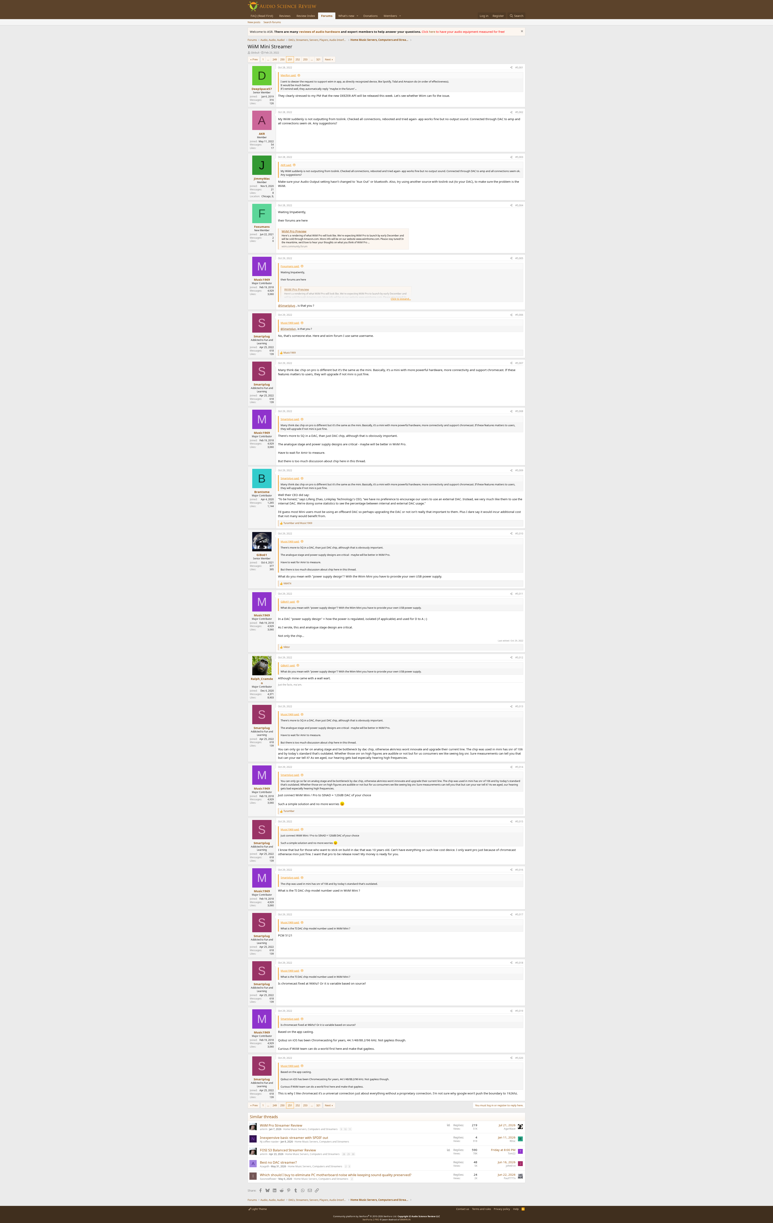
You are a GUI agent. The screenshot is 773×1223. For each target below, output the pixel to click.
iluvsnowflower (268, 1179)
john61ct (511, 1165)
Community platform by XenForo (365, 1216)
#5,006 (519, 315)
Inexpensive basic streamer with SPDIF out (294, 1137)
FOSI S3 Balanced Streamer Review (288, 1150)
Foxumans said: (290, 266)
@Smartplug (286, 305)
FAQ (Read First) (262, 16)
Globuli (255, 52)
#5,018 (519, 962)
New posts (254, 22)
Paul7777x (510, 1178)
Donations (370, 16)
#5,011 (519, 593)
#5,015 (519, 821)
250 (282, 59)
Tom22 (512, 1153)
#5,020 (519, 1058)
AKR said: (286, 165)
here (432, 32)
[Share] (511, 67)
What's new (346, 16)
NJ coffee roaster (269, 1141)
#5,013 (519, 706)
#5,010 (519, 533)
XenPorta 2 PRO (371, 1219)
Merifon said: (288, 75)
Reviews (284, 16)
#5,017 (519, 914)
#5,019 (519, 1011)
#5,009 (519, 470)
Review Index (306, 16)
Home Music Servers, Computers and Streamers (310, 1129)
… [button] (268, 59)
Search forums (272, 22)
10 (345, 1129)
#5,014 (519, 767)
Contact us (462, 1209)
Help (516, 1209)
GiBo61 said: (288, 601)
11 (350, 1129)
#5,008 (519, 411)
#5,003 (519, 157)
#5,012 (519, 657)
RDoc (513, 1141)
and (297, 523)
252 (298, 59)
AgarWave (510, 1128)
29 (348, 1154)
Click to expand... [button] (401, 299)
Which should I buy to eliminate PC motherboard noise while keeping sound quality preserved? (335, 1174)
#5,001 (519, 67)
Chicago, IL (267, 196)
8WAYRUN (405, 1219)
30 (353, 1154)
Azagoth (264, 1166)
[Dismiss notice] (521, 32)
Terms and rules (481, 1209)
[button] (357, 15)
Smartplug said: (290, 419)
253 (305, 59)
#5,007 (519, 363)
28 (344, 1154)
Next (328, 59)
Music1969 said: (290, 323)
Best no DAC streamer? (278, 1162)
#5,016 (519, 869)
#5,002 (519, 112)
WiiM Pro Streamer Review (281, 1125)
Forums (326, 16)
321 (318, 59)
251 (290, 59)
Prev (255, 59)
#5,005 (519, 258)
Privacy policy (502, 1209)
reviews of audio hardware (320, 32)
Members (390, 16)
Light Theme (259, 1209)
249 (275, 59)
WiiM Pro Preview (294, 231)
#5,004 (519, 205)
